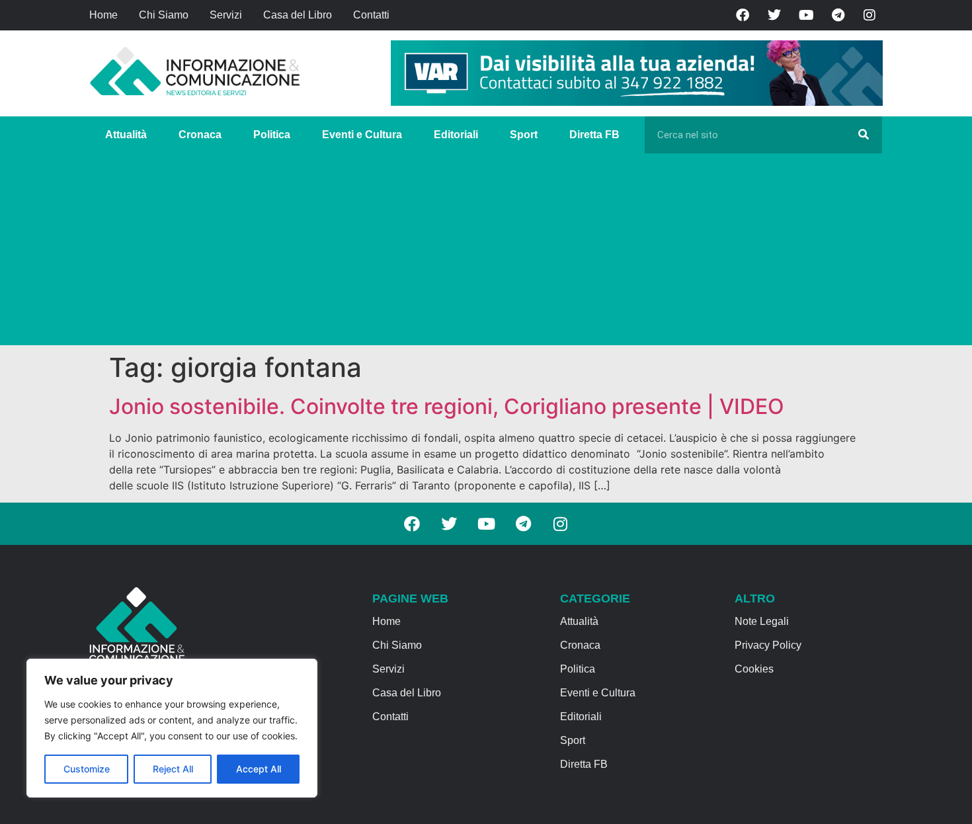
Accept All (258, 768)
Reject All (173, 768)
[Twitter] (774, 15)
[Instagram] (869, 15)
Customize (86, 768)
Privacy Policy (768, 645)
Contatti (371, 15)
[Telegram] (838, 15)
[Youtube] (806, 15)
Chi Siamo (163, 15)
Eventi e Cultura (362, 134)
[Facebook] (742, 15)
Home (103, 15)
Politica (271, 134)
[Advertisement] (486, 252)
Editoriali (456, 134)
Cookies (754, 669)
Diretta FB (594, 134)
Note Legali (762, 621)
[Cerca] (863, 134)
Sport (524, 134)
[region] (171, 728)
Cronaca (200, 134)
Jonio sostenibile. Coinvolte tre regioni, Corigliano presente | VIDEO (446, 406)
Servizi (226, 15)
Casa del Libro (297, 15)
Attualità (126, 134)
